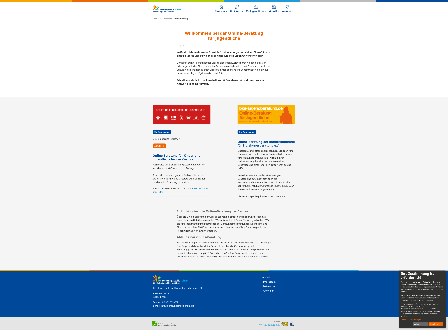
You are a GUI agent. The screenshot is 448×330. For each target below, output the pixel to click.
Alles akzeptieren (436, 324)
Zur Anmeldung (161, 132)
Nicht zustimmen (420, 324)
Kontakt (267, 277)
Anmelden (268, 290)
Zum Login (159, 146)
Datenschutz (270, 286)
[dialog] (422, 299)
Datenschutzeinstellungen (411, 319)
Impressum (269, 281)
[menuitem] (221, 9)
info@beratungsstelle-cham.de (177, 305)
